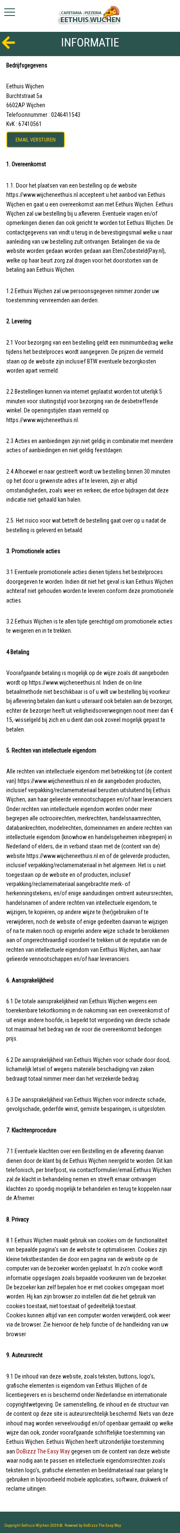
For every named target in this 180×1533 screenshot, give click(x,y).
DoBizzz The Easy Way (43, 1451)
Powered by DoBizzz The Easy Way (92, 1525)
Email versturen (35, 140)
